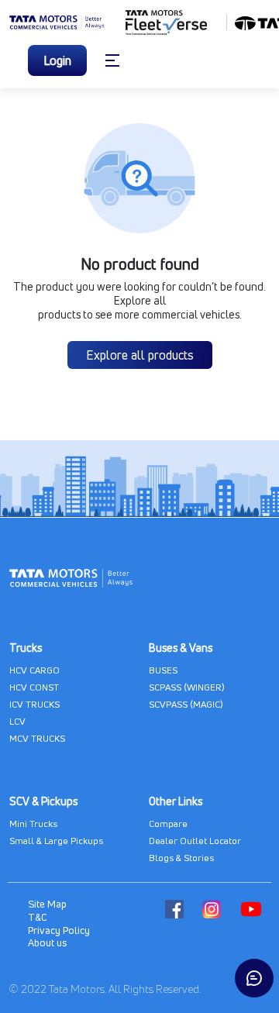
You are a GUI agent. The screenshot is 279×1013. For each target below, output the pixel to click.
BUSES (163, 670)
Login (57, 60)
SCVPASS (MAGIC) (186, 704)
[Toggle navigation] (112, 60)
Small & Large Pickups (56, 840)
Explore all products (140, 355)
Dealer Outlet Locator (195, 840)
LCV (17, 721)
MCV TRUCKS (37, 738)
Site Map (47, 904)
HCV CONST (34, 687)
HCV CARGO (34, 670)
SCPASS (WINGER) (187, 687)
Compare (168, 823)
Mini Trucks (33, 823)
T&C (37, 917)
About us (47, 942)
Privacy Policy (59, 930)
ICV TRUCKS (34, 704)
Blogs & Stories (181, 857)
